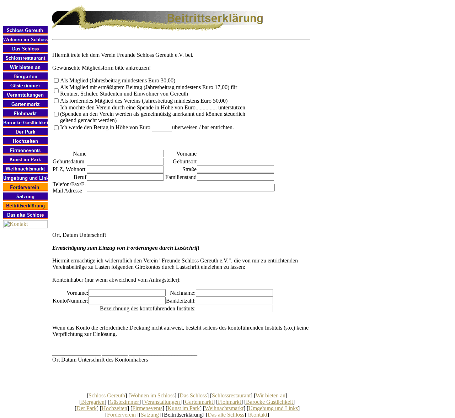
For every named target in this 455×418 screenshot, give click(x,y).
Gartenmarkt (199, 402)
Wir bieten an (270, 395)
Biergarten (93, 402)
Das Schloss (193, 395)
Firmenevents (147, 408)
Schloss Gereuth (107, 395)
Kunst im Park (183, 408)
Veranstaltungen (162, 402)
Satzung (150, 415)
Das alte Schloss (226, 415)
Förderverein (121, 415)
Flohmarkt (229, 402)
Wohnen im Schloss (152, 395)
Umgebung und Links (273, 408)
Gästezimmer (124, 402)
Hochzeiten (114, 408)
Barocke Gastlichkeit (269, 402)
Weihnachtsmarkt (224, 408)
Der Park (86, 408)
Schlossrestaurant (231, 395)
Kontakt (258, 415)
